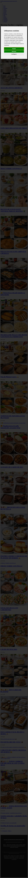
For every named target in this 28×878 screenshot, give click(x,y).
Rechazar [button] (14, 51)
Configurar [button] (14, 54)
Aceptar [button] (14, 48)
